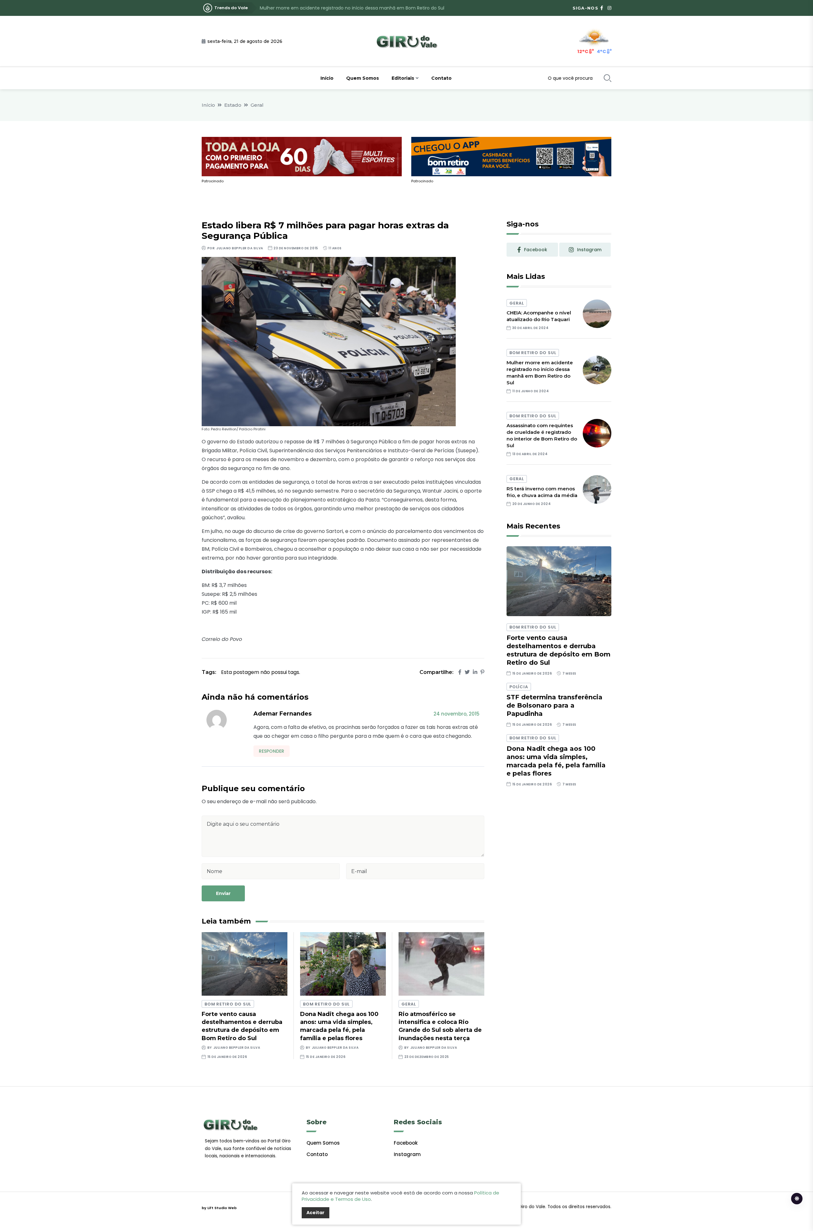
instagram (589, 249)
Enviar (223, 893)
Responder (271, 751)
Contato (441, 78)
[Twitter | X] (467, 672)
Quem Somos (362, 78)
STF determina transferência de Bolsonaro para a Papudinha (554, 705)
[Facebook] (459, 672)
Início (326, 78)
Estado (232, 105)
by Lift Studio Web (219, 1207)
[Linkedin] (475, 672)
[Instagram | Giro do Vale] (609, 8)
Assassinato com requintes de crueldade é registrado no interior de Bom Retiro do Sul (354, 8)
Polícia (518, 687)
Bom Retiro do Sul (228, 1004)
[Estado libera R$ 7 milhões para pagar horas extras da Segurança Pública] (329, 341)
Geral (257, 105)
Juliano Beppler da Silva (239, 248)
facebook (535, 249)
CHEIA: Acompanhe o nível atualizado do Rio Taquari (539, 316)
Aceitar (315, 1212)
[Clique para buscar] (607, 78)
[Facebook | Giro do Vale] (601, 8)
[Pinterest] (482, 672)
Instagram (407, 1154)
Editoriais (403, 78)
